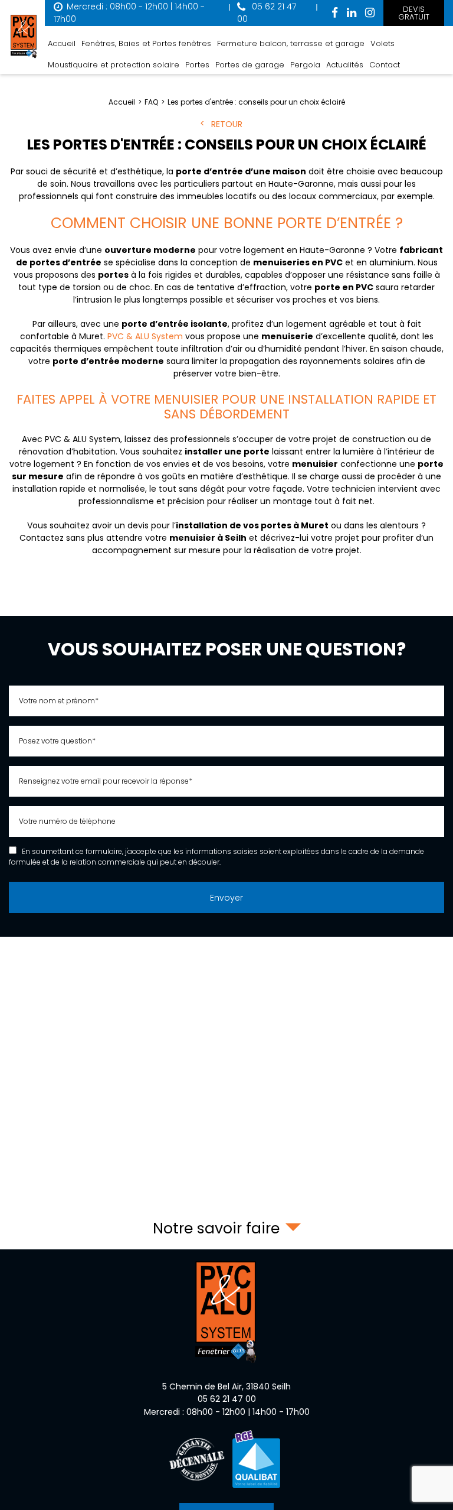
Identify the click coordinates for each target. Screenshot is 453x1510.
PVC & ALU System (145, 336)
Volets (382, 43)
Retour (226, 124)
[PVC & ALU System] (24, 37)
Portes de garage (249, 64)
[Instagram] (370, 13)
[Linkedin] (351, 13)
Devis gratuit (413, 13)
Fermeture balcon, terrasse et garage (291, 43)
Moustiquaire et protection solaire (113, 64)
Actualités (344, 64)
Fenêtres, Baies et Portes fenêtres (146, 43)
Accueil (62, 43)
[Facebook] (334, 13)
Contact (384, 64)
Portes (197, 64)
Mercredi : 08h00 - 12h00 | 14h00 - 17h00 (227, 1412)
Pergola (305, 64)
